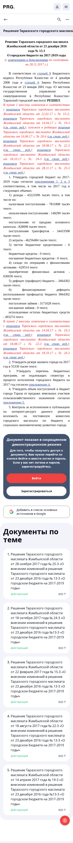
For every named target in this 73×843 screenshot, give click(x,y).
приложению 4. (39, 384)
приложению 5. (14, 402)
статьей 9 (44, 73)
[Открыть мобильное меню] (66, 6)
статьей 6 (32, 82)
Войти (36, 478)
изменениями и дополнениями (28, 60)
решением (13, 109)
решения (64, 127)
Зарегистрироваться (36, 491)
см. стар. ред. (14, 127)
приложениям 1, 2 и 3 (52, 181)
